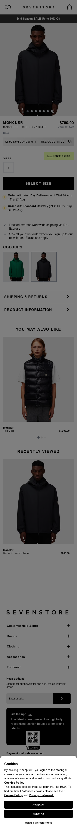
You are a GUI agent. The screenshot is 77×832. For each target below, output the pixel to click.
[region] (38, 793)
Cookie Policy (13, 795)
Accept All (38, 804)
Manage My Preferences (38, 822)
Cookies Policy (14, 782)
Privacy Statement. (41, 795)
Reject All (38, 813)
